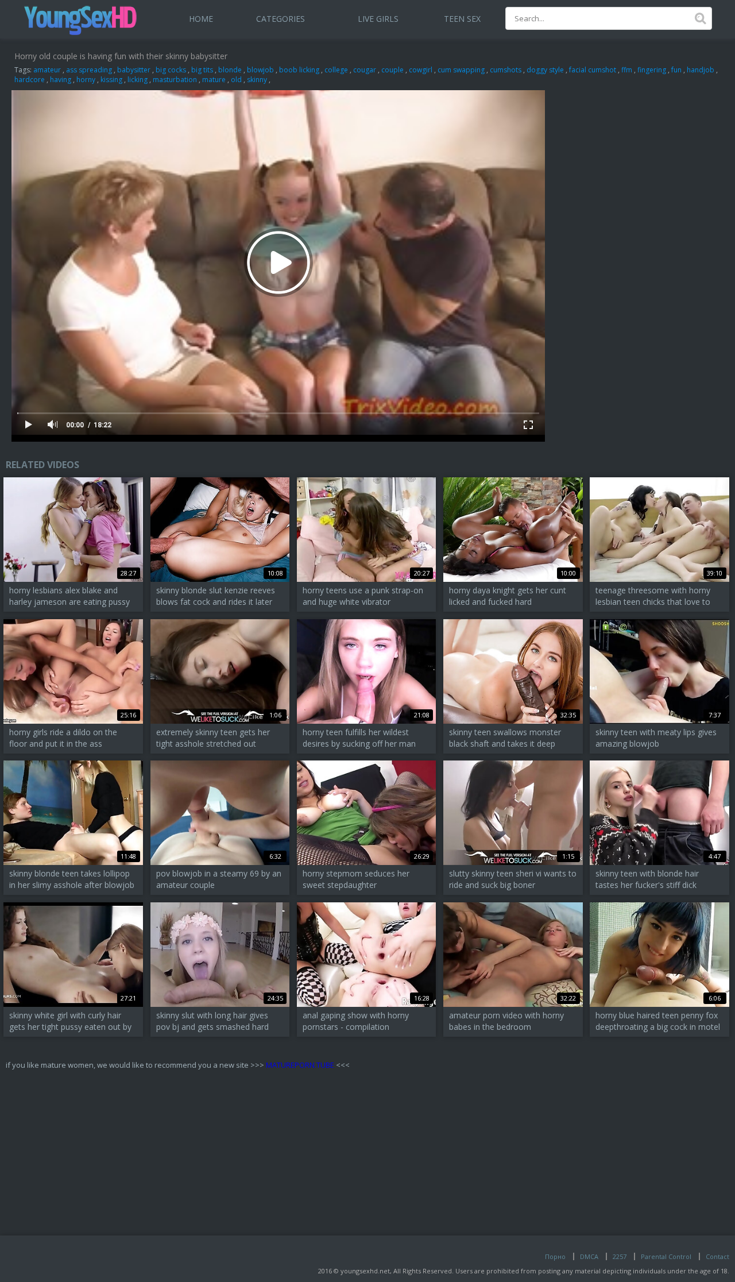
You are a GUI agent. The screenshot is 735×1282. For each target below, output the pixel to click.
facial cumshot (592, 70)
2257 (619, 1256)
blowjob (260, 70)
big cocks (171, 70)
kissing (111, 79)
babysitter (133, 70)
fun (676, 70)
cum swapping (461, 70)
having (60, 79)
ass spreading (89, 70)
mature (214, 79)
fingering (651, 70)
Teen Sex (462, 18)
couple (392, 70)
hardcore (29, 79)
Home (201, 18)
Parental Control (666, 1256)
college (336, 70)
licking (137, 79)
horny (85, 79)
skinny (257, 79)
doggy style (545, 70)
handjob (700, 70)
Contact (717, 1256)
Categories (280, 18)
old (236, 79)
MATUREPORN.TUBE (300, 1065)
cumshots (505, 70)
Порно (555, 1256)
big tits (202, 70)
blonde (230, 70)
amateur (47, 70)
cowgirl (420, 70)
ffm (626, 70)
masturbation (175, 79)
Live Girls (378, 18)
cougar (364, 70)
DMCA (589, 1256)
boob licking (299, 70)
